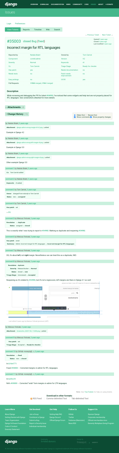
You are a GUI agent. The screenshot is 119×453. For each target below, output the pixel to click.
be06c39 (12, 379)
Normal (33, 63)
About (100, 4)
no (84, 70)
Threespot (82, 442)
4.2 (84, 59)
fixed (41, 41)
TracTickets (88, 392)
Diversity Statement (12, 429)
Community (77, 4)
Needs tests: (13, 74)
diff (46, 321)
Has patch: (13, 70)
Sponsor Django (94, 414)
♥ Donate (109, 4)
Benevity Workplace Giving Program (101, 423)
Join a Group (34, 414)
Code (86, 4)
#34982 (45, 231)
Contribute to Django (37, 417)
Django (11, 4)
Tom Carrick (87, 55)
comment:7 (10, 250)
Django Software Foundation (15, 423)
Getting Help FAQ (56, 414)
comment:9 (10, 337)
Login (9, 23)
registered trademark (62, 449)
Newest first (92, 115)
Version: (64, 59)
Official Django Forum (57, 420)
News (68, 4)
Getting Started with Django (15, 417)
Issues (93, 4)
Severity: (12, 63)
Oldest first (81, 115)
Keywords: (65, 63)
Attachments (15, 107)
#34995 (49, 95)
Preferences (20, 23)
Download (44, 4)
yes (31, 70)
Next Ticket (106, 35)
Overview (34, 4)
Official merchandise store (97, 420)
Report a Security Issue (37, 423)
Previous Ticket (93, 35)
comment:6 (10, 237)
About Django (10, 414)
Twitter (71, 417)
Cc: (10, 66)
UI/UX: (63, 80)
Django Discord (55, 417)
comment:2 (10, 179)
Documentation (57, 4)
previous (41, 321)
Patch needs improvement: (66, 75)
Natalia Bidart (35, 55)
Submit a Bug (34, 420)
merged (35, 83)
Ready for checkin (89, 66)
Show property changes (102, 117)
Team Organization (12, 420)
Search (57, 30)
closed (27, 41)
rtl (83, 63)
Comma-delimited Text (56, 398)
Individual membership (37, 426)
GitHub (71, 414)
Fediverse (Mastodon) (77, 420)
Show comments (83, 117)
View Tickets (12, 30)
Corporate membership (96, 417)
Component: (13, 59)
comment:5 (10, 218)
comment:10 (10, 351)
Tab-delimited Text (80, 398)
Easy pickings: (14, 80)
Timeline (37, 30)
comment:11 (10, 374)
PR (9, 212)
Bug (34, 41)
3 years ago (103, 39)
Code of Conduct (11, 426)
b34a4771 (12, 363)
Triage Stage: (66, 66)
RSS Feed (37, 398)
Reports (26, 30)
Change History (17, 114)
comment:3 (10, 190)
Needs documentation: (69, 70)
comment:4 (10, 203)
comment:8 (10, 261)
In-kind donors (48, 441)
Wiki (48, 30)
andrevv (97, 442)
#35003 (14, 41)
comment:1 (10, 168)
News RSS (72, 423)
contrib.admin (35, 59)
